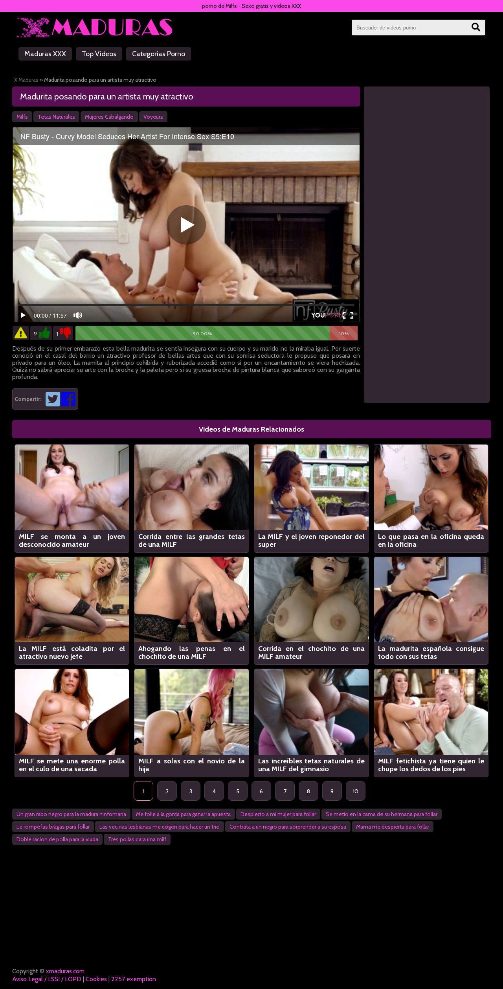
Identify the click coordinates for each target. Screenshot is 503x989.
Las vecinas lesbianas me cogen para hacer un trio (159, 826)
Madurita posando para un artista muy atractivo (106, 96)
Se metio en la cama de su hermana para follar (381, 814)
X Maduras (26, 79)
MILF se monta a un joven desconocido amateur (72, 540)
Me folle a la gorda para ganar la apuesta (183, 814)
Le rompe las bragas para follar (53, 826)
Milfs (22, 116)
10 (355, 791)
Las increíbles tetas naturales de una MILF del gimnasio (311, 765)
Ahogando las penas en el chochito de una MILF (191, 652)
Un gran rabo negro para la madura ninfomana (71, 814)
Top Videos (99, 54)
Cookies (96, 979)
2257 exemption (133, 979)
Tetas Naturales (56, 116)
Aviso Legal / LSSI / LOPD (46, 979)
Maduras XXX (45, 54)
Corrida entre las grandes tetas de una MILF (191, 540)
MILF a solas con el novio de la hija (191, 765)
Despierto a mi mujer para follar (278, 814)
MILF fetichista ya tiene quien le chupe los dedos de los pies (431, 765)
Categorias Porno (158, 54)
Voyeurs (153, 116)
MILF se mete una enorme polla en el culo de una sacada (72, 765)
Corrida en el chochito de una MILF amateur (311, 652)
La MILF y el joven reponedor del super (311, 540)
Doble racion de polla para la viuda (57, 839)
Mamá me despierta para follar (392, 826)
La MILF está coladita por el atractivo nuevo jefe (72, 652)
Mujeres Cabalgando (109, 116)
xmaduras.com (65, 971)
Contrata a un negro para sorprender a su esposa (287, 826)
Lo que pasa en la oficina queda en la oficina (431, 540)
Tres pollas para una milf (137, 839)
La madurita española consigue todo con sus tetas (431, 652)
